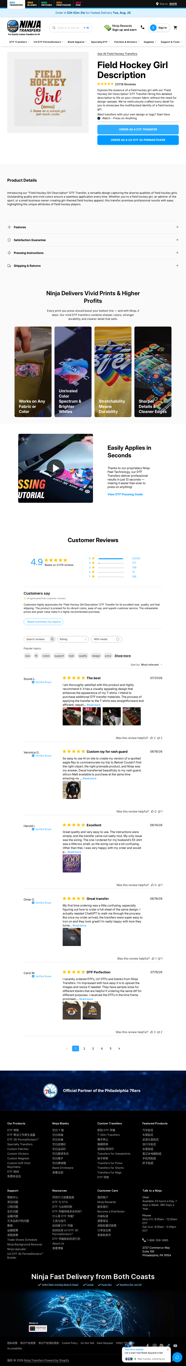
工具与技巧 (59, 1221)
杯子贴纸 (147, 1163)
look (71, 655)
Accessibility (14, 1348)
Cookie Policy (70, 1342)
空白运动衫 (59, 1149)
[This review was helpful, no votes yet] (152, 811)
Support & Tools (171, 41)
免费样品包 (14, 1176)
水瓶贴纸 (147, 1149)
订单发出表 (104, 1230)
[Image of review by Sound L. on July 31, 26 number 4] (132, 716)
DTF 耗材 (13, 1171)
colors (46, 655)
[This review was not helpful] (158, 738)
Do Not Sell (87, 1342)
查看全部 (57, 1172)
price (108, 655)
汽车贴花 (147, 1130)
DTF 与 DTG (60, 1202)
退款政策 (12, 1235)
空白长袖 (57, 1139)
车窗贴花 (147, 1135)
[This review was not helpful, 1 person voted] (159, 811)
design (96, 655)
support (59, 655)
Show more (123, 655)
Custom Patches (18, 1149)
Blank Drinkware (62, 1167)
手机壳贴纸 (149, 1158)
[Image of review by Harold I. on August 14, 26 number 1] (72, 863)
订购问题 (12, 1206)
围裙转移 (102, 1144)
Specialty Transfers (20, 1144)
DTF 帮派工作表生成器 (21, 1135)
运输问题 (12, 1216)
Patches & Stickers (126, 41)
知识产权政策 (28, 1342)
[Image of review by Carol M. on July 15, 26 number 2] (92, 1010)
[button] (176, 28)
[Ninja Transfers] (24, 27)
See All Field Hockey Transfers (117, 53)
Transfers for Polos (109, 1163)
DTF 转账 (13, 1130)
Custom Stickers (18, 1153)
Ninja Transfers (34, 1360)
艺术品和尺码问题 (18, 1221)
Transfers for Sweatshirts (113, 1153)
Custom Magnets (18, 1158)
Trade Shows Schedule (22, 1239)
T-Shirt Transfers (108, 1135)
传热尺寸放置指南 (63, 1197)
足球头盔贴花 (150, 1139)
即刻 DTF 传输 (106, 1130)
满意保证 (102, 1221)
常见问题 (12, 1202)
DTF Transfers (19, 41)
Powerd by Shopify (57, 1360)
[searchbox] (36, 639)
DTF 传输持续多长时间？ (67, 1211)
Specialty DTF (100, 41)
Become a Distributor (111, 1211)
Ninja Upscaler (16, 1249)
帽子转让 (102, 1139)
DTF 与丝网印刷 (62, 1206)
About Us (58, 1243)
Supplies (150, 41)
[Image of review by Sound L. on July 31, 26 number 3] (112, 716)
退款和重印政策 (106, 1225)
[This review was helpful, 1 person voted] (153, 958)
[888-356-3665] (142, 27)
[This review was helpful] (151, 738)
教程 (10, 1225)
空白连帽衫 (59, 1144)
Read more (93, 704)
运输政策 (12, 1230)
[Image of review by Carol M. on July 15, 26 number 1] (72, 1010)
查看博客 (57, 1248)
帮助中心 (12, 1197)
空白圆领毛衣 (60, 1153)
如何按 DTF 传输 (62, 1225)
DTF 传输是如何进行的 (66, 1238)
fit (36, 655)
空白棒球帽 (59, 1163)
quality (83, 655)
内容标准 (102, 1216)
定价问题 (12, 1211)
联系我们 (102, 1206)
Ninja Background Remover (25, 1244)
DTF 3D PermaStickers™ (23, 1139)
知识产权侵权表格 (49, 1342)
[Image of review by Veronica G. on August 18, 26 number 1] (72, 790)
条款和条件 (104, 1235)
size (27, 655)
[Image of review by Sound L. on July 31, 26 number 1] (72, 716)
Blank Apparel (77, 41)
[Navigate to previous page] (66, 1048)
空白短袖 (57, 1135)
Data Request (105, 1342)
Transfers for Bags (109, 1172)
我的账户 (102, 1197)
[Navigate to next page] (119, 1048)
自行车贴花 (149, 1144)
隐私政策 (12, 1342)
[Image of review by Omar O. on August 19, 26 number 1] (72, 937)
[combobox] (73, 639)
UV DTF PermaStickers (48, 41)
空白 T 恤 (58, 1130)
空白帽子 (57, 1158)
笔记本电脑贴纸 (151, 1153)
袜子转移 (102, 1158)
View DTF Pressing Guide (125, 494)
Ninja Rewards (106, 1202)
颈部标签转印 (105, 1149)
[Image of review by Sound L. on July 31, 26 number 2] (92, 716)
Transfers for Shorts (110, 1167)
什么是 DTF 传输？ (64, 1216)
